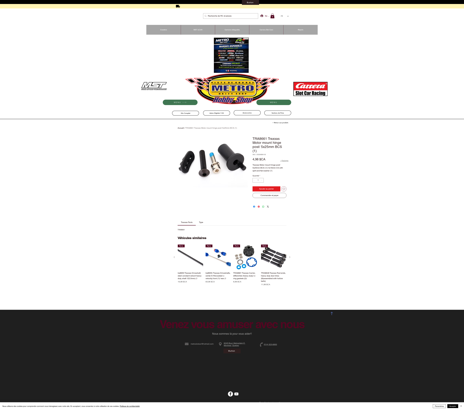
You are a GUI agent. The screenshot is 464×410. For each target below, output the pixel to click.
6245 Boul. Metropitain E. (234, 343)
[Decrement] (254, 180)
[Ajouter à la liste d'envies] (283, 188)
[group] (232, 265)
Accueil (181, 128)
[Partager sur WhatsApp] (263, 206)
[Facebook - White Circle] (230, 393)
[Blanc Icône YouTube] (236, 393)
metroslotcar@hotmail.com (202, 344)
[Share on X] (267, 206)
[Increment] (261, 180)
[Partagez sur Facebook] (254, 206)
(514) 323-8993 (270, 344)
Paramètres (439, 406)
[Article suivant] (289, 257)
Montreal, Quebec (231, 345)
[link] (186, 222)
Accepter (452, 406)
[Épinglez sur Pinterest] (258, 206)
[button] (272, 15)
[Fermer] (461, 406)
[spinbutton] (258, 180)
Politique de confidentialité (130, 406)
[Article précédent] (174, 257)
